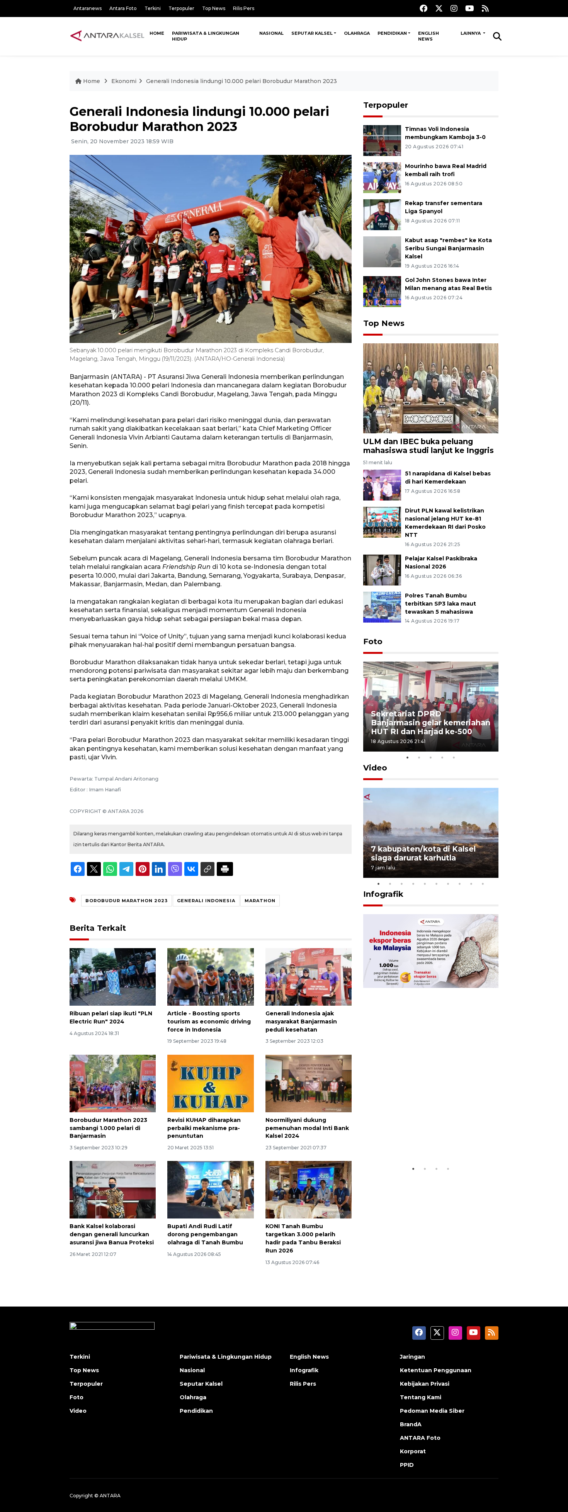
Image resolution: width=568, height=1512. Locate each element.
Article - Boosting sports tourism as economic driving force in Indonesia (209, 1021)
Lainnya (471, 33)
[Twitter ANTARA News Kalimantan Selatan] (439, 8)
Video (375, 767)
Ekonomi (123, 81)
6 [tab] (436, 884)
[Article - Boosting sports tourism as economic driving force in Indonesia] (210, 976)
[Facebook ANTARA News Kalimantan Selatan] (423, 8)
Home (157, 33)
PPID (407, 1464)
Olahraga (357, 33)
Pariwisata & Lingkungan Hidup (205, 36)
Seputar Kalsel (312, 33)
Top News (213, 8)
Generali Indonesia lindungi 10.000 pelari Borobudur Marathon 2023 (241, 81)
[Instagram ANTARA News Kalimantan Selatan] (454, 8)
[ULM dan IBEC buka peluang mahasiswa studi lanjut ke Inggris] (430, 388)
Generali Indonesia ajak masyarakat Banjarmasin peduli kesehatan (301, 1021)
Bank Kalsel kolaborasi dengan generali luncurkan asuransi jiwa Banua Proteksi (112, 1234)
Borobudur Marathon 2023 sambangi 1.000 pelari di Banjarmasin (108, 1128)
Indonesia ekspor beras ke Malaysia (422, 1137)
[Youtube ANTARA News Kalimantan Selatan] (469, 8)
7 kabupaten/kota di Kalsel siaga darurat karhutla (423, 853)
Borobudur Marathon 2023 (126, 900)
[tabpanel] (430, 707)
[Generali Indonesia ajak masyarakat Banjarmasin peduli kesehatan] (308, 976)
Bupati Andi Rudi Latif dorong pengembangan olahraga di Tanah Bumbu (205, 1234)
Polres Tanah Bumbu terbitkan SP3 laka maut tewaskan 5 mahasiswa (440, 603)
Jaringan (412, 1356)
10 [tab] (483, 884)
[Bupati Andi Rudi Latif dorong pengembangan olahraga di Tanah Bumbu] (210, 1189)
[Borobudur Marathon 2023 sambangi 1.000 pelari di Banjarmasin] (113, 1083)
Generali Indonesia (206, 900)
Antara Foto (123, 8)
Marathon (260, 900)
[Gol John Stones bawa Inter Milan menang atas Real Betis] (382, 291)
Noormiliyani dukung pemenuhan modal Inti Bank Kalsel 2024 (307, 1128)
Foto (373, 641)
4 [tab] (442, 757)
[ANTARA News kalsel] (108, 36)
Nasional (271, 33)
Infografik (383, 894)
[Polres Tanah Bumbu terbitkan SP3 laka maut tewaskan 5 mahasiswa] (382, 606)
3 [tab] (431, 757)
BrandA (411, 1424)
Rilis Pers (243, 8)
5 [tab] (454, 757)
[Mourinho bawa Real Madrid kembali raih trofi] (382, 177)
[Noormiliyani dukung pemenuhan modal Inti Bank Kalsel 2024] (308, 1083)
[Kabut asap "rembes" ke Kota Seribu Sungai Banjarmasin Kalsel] (382, 251)
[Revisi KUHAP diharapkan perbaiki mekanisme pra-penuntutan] (210, 1083)
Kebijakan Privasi (424, 1383)
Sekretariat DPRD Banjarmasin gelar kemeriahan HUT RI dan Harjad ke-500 (430, 722)
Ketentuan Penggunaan (435, 1370)
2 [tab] (419, 757)
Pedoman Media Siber (432, 1410)
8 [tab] (460, 884)
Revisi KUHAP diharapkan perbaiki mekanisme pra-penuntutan (204, 1128)
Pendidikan (392, 33)
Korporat (413, 1451)
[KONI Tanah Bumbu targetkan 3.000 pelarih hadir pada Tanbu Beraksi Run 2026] (308, 1189)
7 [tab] (448, 884)
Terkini (153, 8)
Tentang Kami (420, 1397)
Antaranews (87, 8)
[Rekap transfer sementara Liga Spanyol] (382, 214)
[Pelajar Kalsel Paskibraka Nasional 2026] (382, 569)
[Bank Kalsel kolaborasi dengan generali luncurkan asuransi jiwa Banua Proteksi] (113, 1189)
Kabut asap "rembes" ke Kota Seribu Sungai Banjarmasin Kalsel (448, 248)
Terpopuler (181, 8)
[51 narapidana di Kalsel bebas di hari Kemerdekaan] (382, 485)
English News (428, 36)
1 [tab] (408, 757)
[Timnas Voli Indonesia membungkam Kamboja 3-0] (382, 140)
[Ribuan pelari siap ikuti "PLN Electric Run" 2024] (113, 976)
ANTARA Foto (420, 1437)
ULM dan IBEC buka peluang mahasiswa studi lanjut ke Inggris (428, 446)
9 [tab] (471, 884)
